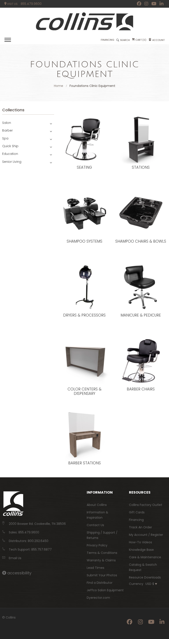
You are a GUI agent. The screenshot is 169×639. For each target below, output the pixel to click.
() (140, 40)
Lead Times (95, 568)
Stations (141, 167)
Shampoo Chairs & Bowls (140, 241)
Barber (7, 130)
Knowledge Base (141, 549)
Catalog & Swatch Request (143, 567)
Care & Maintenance (145, 557)
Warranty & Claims (101, 560)
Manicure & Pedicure (141, 315)
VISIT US (12, 4)
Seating (84, 167)
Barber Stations (84, 463)
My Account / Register (146, 535)
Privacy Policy (97, 545)
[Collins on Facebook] (139, 4)
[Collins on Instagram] (146, 4)
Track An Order (140, 527)
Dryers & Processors (84, 315)
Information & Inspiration (97, 515)
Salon (6, 123)
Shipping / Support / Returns (102, 535)
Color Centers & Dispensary (84, 391)
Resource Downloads (145, 577)
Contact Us (95, 525)
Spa (5, 138)
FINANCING (107, 40)
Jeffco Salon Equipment (105, 590)
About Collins (97, 505)
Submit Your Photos (102, 575)
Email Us (15, 558)
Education (10, 154)
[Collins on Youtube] (153, 4)
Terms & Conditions (102, 553)
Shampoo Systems (84, 241)
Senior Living (11, 161)
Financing (136, 520)
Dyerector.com (98, 597)
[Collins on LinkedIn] (161, 4)
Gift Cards (137, 512)
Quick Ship (10, 146)
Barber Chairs (141, 389)
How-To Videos (140, 542)
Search (125, 40)
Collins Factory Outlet (145, 505)
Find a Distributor (99, 582)
